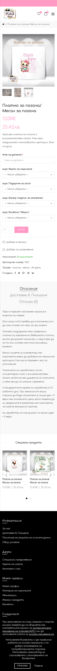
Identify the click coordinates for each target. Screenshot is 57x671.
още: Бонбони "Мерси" (15, 212)
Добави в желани (16, 242)
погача (16, 267)
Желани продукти (13, 600)
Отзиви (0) (28, 301)
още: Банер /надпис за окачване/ (22, 198)
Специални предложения (17, 560)
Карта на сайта (12, 564)
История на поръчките (16, 591)
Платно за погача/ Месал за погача (28, 24)
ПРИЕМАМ (22, 666)
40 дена (36, 267)
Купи (21, 230)
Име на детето (12, 155)
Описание (28, 288)
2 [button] (30, 498)
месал (26, 267)
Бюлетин (7, 604)
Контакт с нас (11, 569)
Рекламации (9, 595)
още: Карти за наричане (17, 169)
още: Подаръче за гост (16, 183)
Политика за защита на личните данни (26, 537)
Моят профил (10, 586)
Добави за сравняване (19, 249)
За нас (6, 528)
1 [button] (26, 498)
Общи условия (10, 542)
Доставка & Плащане (28, 295)
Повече (38, 666)
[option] (7, 92)
